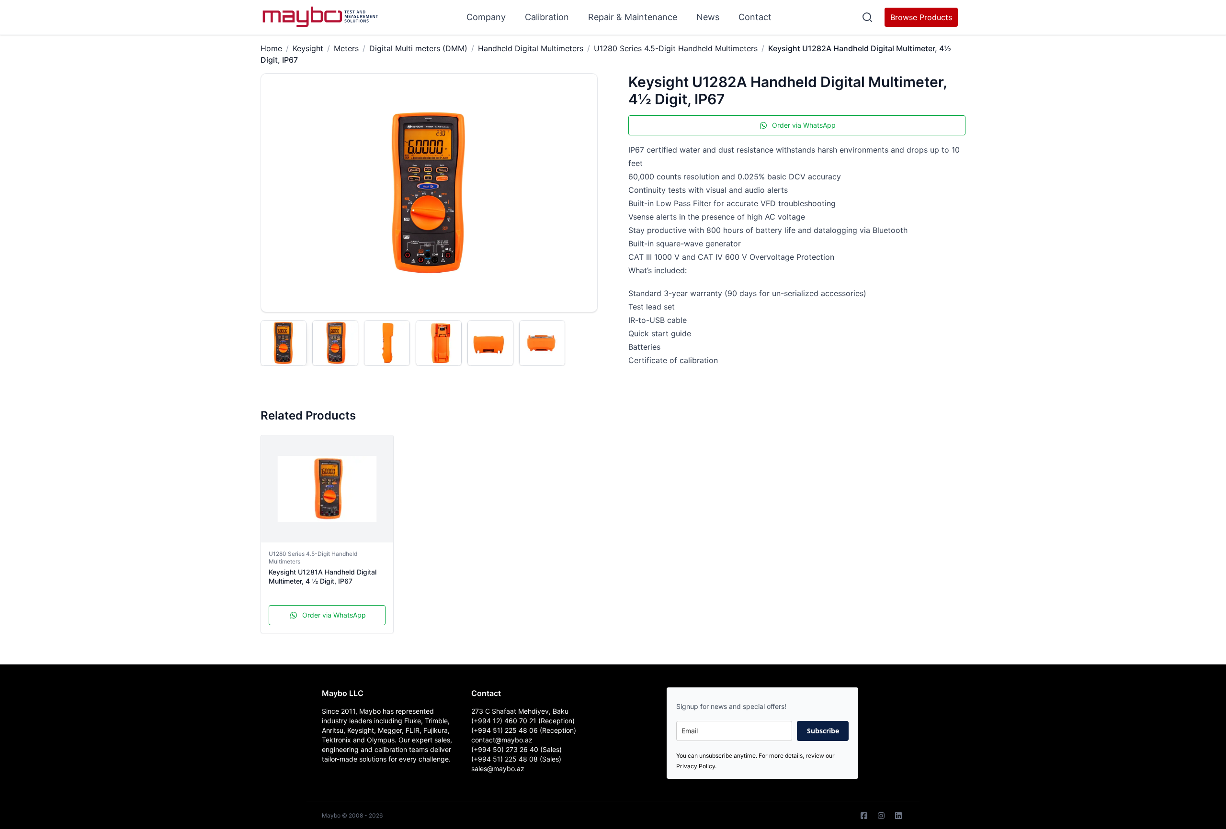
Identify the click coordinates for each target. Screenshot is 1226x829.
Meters (346, 48)
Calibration (547, 17)
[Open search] (867, 17)
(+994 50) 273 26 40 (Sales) (516, 749)
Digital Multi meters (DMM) (418, 48)
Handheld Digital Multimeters (530, 48)
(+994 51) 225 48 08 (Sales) (516, 759)
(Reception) (558, 730)
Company (486, 17)
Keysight (308, 48)
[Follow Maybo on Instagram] (881, 815)
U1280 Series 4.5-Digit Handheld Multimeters (676, 48)
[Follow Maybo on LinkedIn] (898, 815)
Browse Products (921, 17)
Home (271, 48)
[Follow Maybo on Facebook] (864, 815)
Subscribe (823, 730)
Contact (755, 17)
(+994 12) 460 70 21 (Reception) (523, 721)
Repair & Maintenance (632, 17)
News (707, 17)
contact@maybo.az (502, 740)
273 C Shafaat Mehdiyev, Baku (519, 711)
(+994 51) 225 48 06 (505, 730)
